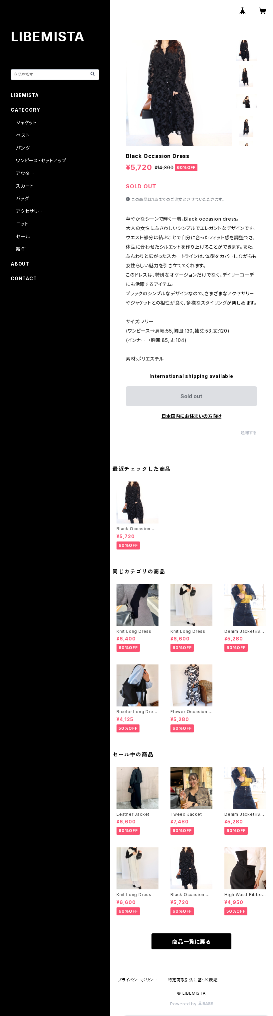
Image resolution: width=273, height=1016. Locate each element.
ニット (22, 224)
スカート (25, 186)
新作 (21, 249)
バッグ (22, 198)
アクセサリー (29, 211)
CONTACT (24, 278)
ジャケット (26, 122)
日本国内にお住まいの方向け (191, 416)
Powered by (184, 1003)
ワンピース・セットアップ (41, 160)
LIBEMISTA (25, 95)
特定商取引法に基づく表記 (193, 979)
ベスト (23, 135)
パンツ (23, 148)
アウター (25, 173)
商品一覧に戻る (191, 941)
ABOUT (20, 264)
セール (23, 236)
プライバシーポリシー (137, 979)
